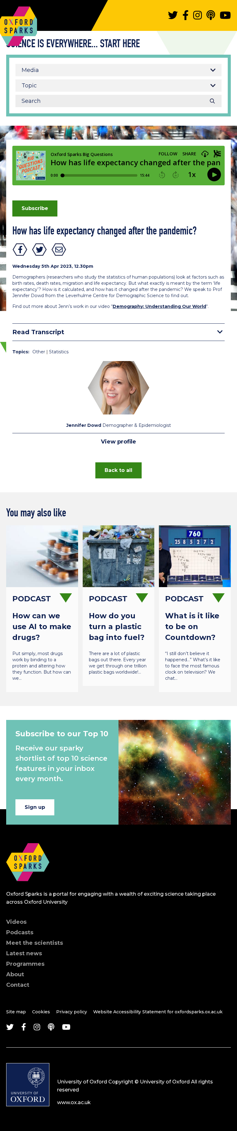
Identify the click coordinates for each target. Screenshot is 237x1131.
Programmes (25, 964)
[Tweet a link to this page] (39, 249)
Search (212, 101)
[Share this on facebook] (20, 249)
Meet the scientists (34, 943)
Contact (17, 985)
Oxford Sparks (18, 11)
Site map (16, 1012)
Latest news (24, 953)
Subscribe (35, 208)
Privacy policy (71, 1012)
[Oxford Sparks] (27, 888)
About (15, 974)
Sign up (35, 807)
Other (38, 352)
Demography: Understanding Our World (159, 306)
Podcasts (19, 932)
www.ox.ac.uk (74, 1102)
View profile (118, 441)
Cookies (41, 1012)
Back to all (118, 470)
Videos (16, 922)
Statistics (59, 352)
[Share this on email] (59, 249)
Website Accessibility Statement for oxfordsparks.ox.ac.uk (157, 1012)
